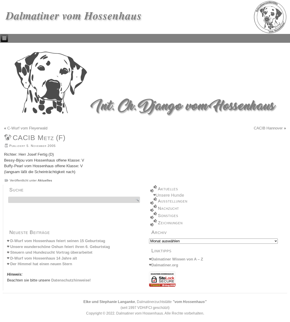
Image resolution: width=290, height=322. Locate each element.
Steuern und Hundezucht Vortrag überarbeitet (51, 252)
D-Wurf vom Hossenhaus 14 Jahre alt (43, 258)
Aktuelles (45, 180)
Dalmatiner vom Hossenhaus (74, 15)
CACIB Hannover (268, 128)
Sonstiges (168, 215)
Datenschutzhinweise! (71, 280)
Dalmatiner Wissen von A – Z (177, 259)
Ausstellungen (172, 201)
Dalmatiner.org (164, 265)
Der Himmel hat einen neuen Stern (41, 264)
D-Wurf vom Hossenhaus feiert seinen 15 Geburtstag (57, 241)
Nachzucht (168, 208)
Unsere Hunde (170, 195)
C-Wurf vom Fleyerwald (27, 128)
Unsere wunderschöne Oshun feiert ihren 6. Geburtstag (60, 247)
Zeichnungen (170, 222)
